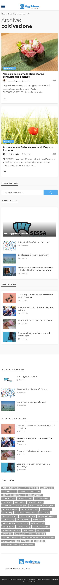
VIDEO (39, 541)
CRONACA (34, 495)
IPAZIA (46, 509)
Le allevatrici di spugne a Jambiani (33, 255)
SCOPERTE (23, 527)
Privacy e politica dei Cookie (17, 568)
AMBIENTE (8, 141)
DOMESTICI (25, 498)
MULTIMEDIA (27, 516)
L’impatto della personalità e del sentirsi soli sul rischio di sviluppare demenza (35, 268)
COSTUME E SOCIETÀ (13, 495)
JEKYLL (7, 513)
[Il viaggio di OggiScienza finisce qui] (9, 246)
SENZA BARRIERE (11, 530)
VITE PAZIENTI (10, 544)
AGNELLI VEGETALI (12, 488)
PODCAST (8, 520)
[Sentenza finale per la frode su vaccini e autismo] (9, 311)
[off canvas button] (3, 6)
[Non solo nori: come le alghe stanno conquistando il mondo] (29, 52)
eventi (19, 502)
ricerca (38, 520)
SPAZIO (28, 530)
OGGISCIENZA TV (47, 516)
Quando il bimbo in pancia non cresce (35, 320)
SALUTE (8, 527)
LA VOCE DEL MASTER (26, 513)
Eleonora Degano (13, 81)
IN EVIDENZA (9, 68)
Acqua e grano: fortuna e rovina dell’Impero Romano (28, 149)
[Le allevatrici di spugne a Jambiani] (9, 258)
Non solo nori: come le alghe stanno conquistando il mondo (23, 75)
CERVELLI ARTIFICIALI (30, 491)
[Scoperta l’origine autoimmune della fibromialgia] (9, 337)
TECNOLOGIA (10, 537)
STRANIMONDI (37, 534)
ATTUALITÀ (9, 491)
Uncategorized (11, 541)
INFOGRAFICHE (29, 509)
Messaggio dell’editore (16, 233)
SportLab (20, 534)
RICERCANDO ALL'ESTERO (15, 523)
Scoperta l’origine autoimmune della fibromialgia (34, 334)
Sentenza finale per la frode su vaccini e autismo (35, 308)
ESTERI (7, 502)
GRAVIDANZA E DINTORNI (14, 506)
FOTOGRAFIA (35, 502)
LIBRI (45, 513)
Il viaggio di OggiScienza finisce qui (33, 242)
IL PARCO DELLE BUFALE (41, 506)
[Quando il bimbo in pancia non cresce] (9, 324)
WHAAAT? (27, 544)
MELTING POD (9, 516)
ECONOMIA (42, 498)
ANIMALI (47, 488)
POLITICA (24, 520)
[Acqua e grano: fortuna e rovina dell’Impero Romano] (29, 125)
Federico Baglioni (13, 154)
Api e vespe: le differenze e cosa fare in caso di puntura (35, 296)
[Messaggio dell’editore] (29, 223)
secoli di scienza (41, 527)
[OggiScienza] (29, 561)
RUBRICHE (37, 523)
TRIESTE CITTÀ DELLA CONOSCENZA (38, 537)
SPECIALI (42, 530)
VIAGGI (27, 541)
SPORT (7, 534)
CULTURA (9, 498)
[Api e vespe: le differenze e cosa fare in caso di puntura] (9, 298)
